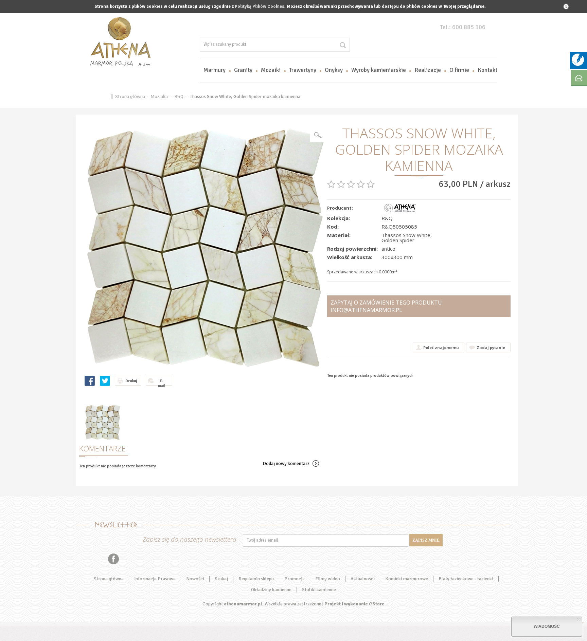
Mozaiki (271, 70)
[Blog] (578, 64)
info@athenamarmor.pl (366, 310)
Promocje (294, 579)
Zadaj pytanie (491, 347)
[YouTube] (88, 558)
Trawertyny (302, 70)
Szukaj (221, 579)
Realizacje (427, 70)
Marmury (214, 70)
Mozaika (159, 96)
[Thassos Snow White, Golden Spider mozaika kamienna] (205, 247)
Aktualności (363, 579)
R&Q (178, 96)
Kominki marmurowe (406, 579)
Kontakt (487, 70)
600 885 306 (468, 27)
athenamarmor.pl (243, 604)
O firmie (459, 70)
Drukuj (131, 381)
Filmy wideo (327, 579)
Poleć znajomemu (441, 347)
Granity (243, 70)
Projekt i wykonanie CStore (354, 604)
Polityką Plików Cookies (259, 6)
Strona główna (130, 96)
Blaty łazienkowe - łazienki (466, 579)
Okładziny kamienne (271, 590)
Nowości (195, 579)
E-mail (161, 382)
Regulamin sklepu (256, 579)
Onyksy (334, 70)
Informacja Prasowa (155, 579)
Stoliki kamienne (319, 590)
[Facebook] (113, 558)
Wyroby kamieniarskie (378, 70)
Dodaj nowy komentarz (286, 463)
